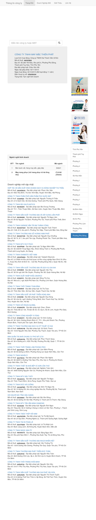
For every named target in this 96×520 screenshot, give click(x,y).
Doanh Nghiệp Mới (44, 3)
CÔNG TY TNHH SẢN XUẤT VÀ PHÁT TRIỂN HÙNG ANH (29, 294)
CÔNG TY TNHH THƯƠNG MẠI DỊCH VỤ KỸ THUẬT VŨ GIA (30, 326)
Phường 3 (76, 195)
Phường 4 (76, 171)
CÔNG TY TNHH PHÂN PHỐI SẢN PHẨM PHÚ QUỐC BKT (29, 196)
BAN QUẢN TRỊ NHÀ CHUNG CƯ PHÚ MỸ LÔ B (25, 336)
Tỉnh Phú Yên (78, 149)
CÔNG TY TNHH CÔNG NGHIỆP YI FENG (23, 315)
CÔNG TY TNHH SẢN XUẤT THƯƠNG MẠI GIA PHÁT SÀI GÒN (31, 472)
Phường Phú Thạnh (77, 229)
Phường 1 (76, 180)
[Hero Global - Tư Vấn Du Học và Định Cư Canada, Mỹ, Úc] (79, 129)
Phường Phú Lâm (79, 223)
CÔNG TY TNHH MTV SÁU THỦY (20, 376)
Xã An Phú (77, 219)
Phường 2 (76, 166)
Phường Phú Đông (79, 235)
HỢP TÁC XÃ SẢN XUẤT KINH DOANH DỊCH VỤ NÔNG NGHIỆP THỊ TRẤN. (36, 188)
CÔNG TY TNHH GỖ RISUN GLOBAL (22, 305)
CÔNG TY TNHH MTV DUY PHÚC (20, 244)
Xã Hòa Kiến (77, 175)
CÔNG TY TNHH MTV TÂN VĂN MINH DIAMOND (26, 403)
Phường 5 (76, 161)
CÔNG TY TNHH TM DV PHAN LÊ (20, 422)
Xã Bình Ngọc (78, 214)
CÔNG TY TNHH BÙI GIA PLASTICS (21, 204)
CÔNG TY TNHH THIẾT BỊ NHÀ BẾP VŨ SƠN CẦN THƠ (28, 366)
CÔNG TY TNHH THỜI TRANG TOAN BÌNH (24, 286)
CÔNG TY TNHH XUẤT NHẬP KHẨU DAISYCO (25, 276)
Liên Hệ (68, 3)
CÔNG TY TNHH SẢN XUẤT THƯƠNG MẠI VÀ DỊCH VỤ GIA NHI (32, 267)
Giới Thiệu (58, 3)
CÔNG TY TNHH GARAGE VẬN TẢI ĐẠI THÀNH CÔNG (28, 225)
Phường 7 (76, 199)
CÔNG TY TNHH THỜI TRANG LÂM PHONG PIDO (27, 347)
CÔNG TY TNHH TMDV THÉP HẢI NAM (22, 414)
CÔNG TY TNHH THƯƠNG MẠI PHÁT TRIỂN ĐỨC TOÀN (29, 451)
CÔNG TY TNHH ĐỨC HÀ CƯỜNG (21, 384)
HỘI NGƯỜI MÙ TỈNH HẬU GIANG (20, 395)
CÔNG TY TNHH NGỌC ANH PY (20, 430)
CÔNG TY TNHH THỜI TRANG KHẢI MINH (24, 462)
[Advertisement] (37, 22)
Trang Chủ (29, 3)
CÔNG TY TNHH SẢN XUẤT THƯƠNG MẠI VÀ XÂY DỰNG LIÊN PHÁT (34, 215)
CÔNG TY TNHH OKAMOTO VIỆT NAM (22, 254)
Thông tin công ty (14, 2)
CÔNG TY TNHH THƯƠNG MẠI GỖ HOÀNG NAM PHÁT (29, 233)
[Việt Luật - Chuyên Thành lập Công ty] (79, 86)
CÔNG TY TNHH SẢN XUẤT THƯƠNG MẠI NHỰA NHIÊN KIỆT (31, 441)
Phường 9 (76, 190)
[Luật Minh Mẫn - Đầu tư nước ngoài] (79, 105)
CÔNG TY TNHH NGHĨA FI (18, 355)
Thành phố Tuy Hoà (78, 155)
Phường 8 (76, 185)
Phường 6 (76, 204)
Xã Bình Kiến (77, 209)
